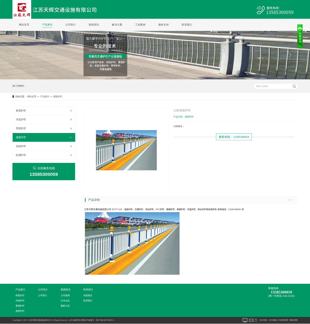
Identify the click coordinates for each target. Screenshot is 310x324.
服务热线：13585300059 (234, 136)
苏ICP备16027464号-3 (105, 320)
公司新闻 (65, 295)
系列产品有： (178, 209)
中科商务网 (283, 320)
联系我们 (187, 24)
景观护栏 (21, 128)
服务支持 (163, 24)
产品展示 (47, 24)
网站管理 (294, 320)
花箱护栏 (21, 146)
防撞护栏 (21, 155)
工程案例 (140, 24)
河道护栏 (21, 119)
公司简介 (70, 24)
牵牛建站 (273, 320)
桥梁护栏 (21, 110)
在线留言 (87, 295)
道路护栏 (57, 96)
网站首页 (24, 24)
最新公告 (65, 306)
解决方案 (117, 24)
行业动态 (65, 300)
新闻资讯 (94, 24)
